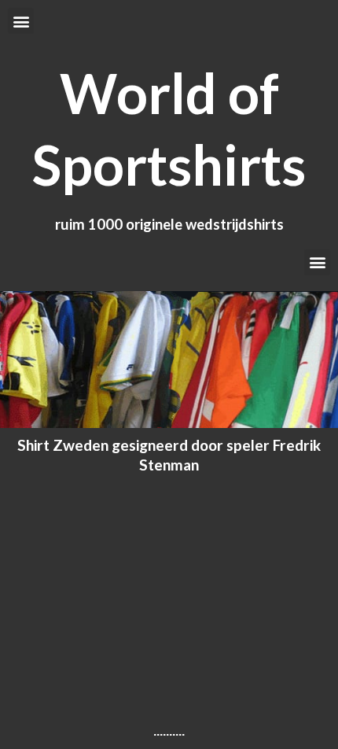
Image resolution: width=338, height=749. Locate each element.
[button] (21, 21)
